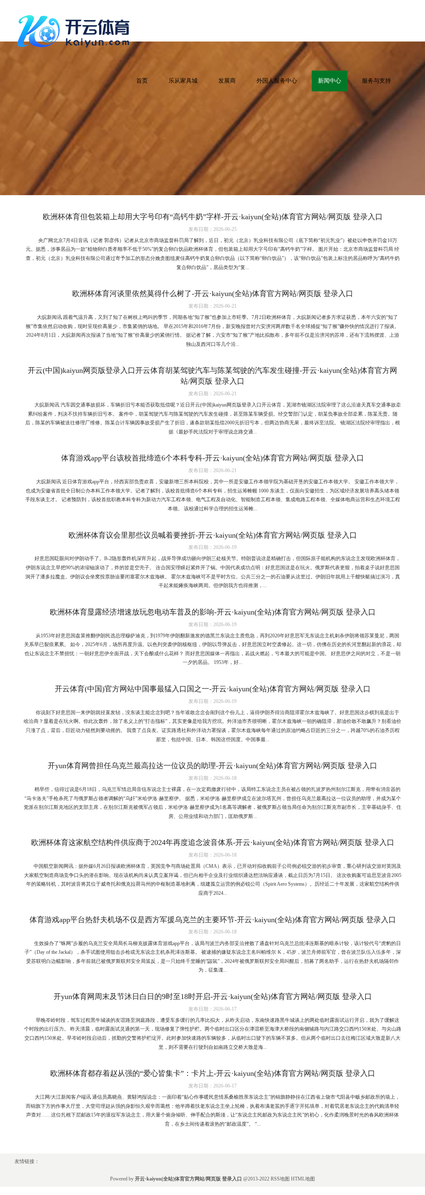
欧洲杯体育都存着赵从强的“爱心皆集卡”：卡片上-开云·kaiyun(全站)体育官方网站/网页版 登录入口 (212, 1073)
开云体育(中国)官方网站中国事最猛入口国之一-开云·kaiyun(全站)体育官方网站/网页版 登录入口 (213, 689)
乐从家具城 (183, 81)
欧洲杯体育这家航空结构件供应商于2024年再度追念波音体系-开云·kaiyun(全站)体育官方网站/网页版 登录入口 (212, 842)
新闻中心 (329, 81)
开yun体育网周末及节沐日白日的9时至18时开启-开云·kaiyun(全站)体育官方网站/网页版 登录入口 (213, 996)
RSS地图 (280, 1179)
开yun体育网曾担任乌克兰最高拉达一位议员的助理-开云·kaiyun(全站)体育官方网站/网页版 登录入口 (212, 766)
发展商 (227, 81)
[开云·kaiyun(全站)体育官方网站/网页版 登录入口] (75, 29)
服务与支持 (376, 81)
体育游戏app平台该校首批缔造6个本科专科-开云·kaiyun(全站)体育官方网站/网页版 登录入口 (212, 458)
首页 (142, 81)
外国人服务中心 (276, 81)
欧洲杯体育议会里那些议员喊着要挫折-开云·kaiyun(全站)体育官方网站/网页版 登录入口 (212, 535)
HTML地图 (303, 1179)
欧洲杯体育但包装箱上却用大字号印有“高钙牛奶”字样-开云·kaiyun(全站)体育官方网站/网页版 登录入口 (213, 217)
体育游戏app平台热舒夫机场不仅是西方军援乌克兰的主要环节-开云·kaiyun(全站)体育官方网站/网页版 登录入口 (212, 920)
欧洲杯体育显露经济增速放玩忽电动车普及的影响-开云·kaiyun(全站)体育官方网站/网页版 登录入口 (213, 612)
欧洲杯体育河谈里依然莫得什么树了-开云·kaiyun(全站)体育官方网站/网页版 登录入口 (212, 293)
